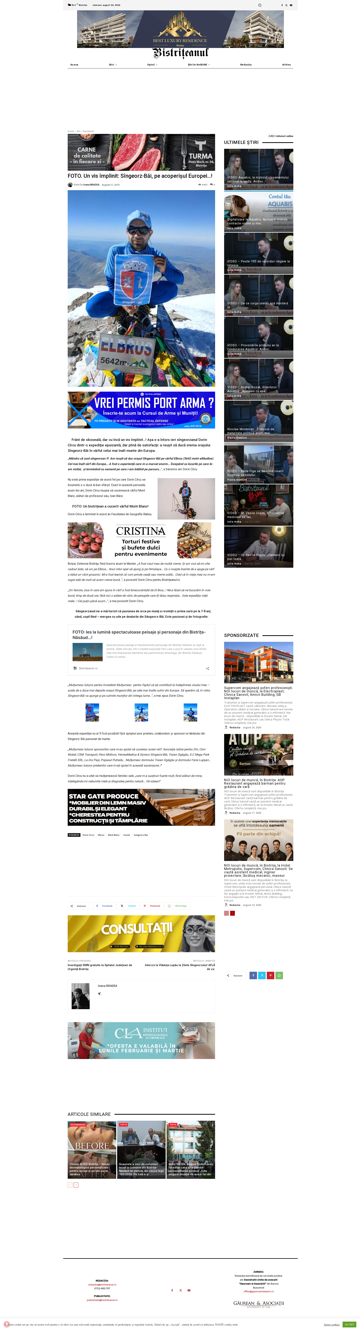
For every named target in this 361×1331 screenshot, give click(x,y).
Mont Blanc (114, 834)
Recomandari (78, 1125)
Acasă (71, 131)
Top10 (123, 1125)
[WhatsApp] (279, 975)
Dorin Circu (88, 834)
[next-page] (76, 1185)
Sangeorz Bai (141, 834)
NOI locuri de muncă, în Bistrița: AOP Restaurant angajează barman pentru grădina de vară (255, 783)
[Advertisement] (180, 96)
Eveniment (88, 131)
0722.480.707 (102, 1288)
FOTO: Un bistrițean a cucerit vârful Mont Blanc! (110, 506)
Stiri (78, 131)
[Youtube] (291, 5)
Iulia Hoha (234, 186)
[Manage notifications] (7, 1324)
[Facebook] (282, 5)
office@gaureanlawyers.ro (258, 1291)
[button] (259, 5)
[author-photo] (226, 727)
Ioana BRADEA (91, 184)
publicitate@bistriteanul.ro (102, 1300)
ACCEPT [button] (349, 1324)
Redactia (235, 727)
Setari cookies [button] (332, 1324)
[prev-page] (70, 1185)
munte (126, 834)
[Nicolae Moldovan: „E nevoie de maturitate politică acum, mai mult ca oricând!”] (258, 421)
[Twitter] (286, 5)
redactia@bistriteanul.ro (102, 1284)
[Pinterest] (270, 975)
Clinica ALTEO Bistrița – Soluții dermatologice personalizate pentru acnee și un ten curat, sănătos (90, 1169)
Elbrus (101, 834)
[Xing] (99, 992)
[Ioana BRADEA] (71, 184)
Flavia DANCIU (237, 437)
